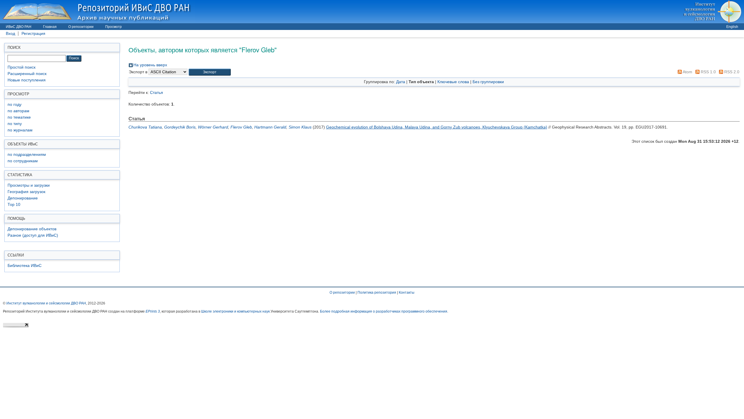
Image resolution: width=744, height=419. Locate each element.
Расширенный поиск (27, 74)
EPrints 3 (153, 311)
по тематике (19, 117)
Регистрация (33, 33)
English (732, 27)
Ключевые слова (453, 81)
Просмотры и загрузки (29, 185)
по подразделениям (27, 154)
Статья (156, 92)
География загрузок (26, 192)
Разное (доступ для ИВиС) (33, 235)
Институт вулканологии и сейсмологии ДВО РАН (46, 303)
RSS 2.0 (731, 71)
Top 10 (14, 204)
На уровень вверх (150, 65)
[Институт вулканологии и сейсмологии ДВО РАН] (713, 11)
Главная (50, 27)
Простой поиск (21, 67)
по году (15, 104)
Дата (400, 81)
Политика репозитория (376, 292)
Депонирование (23, 198)
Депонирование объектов (32, 229)
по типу (15, 124)
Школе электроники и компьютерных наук (235, 311)
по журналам (20, 130)
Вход (10, 33)
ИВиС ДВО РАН (18, 27)
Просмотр (113, 27)
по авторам (18, 111)
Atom (687, 71)
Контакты (406, 292)
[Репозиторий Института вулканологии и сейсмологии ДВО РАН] (97, 11)
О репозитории (81, 27)
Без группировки (488, 81)
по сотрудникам (23, 161)
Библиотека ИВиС (25, 265)
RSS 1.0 (708, 71)
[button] (210, 72)
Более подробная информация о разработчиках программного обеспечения (383, 311)
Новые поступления (27, 80)
